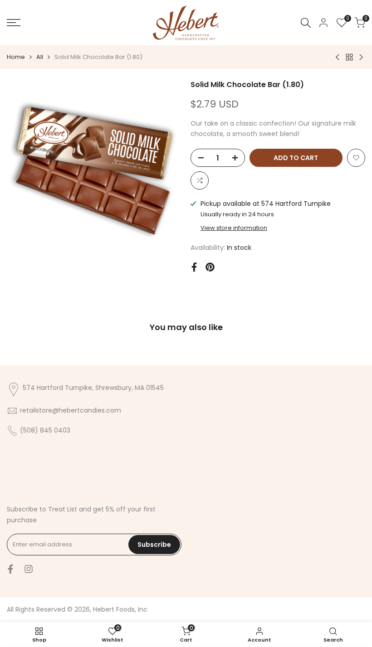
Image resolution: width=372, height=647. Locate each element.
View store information (234, 228)
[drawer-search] (306, 23)
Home (16, 57)
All (39, 57)
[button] (356, 158)
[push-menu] (13, 23)
